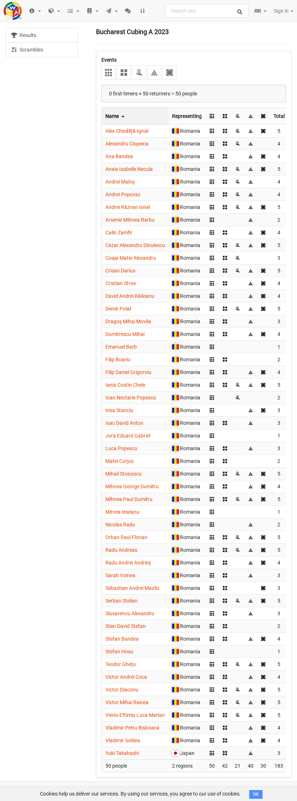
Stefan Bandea (122, 639)
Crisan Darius (120, 271)
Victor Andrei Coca (126, 677)
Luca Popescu (121, 448)
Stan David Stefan (125, 626)
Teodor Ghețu (120, 664)
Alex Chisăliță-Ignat (127, 131)
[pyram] (154, 72)
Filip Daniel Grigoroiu (128, 372)
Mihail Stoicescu (123, 474)
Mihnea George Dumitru (132, 486)
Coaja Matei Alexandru (130, 258)
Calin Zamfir (119, 232)
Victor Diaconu (121, 690)
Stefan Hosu (119, 651)
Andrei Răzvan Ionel (127, 207)
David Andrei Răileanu (129, 296)
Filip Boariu (117, 359)
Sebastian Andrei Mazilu (132, 588)
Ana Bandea (119, 156)
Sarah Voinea (120, 575)
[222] (124, 72)
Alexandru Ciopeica (126, 144)
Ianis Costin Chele (125, 385)
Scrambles (30, 50)
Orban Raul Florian (126, 537)
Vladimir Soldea (122, 740)
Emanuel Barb (121, 347)
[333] (108, 72)
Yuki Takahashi (122, 753)
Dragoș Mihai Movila (128, 321)
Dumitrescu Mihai (125, 334)
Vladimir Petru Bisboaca (132, 728)
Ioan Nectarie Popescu (130, 397)
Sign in (282, 11)
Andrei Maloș (120, 182)
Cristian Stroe (120, 283)
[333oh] (139, 72)
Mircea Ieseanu (122, 512)
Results (27, 35)
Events (109, 60)
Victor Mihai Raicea (126, 702)
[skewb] (169, 72)
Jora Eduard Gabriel (127, 436)
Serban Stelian (121, 601)
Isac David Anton (124, 423)
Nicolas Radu (120, 524)
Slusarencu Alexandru (129, 613)
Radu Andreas (121, 550)
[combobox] (206, 11)
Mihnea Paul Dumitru (128, 499)
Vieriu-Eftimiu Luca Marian (135, 715)
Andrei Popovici (122, 194)
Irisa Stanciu (119, 410)
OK (256, 794)
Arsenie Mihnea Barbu (130, 220)
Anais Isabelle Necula (129, 169)
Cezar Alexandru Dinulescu (135, 245)
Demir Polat (118, 309)
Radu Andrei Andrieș (128, 563)
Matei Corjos (119, 461)
